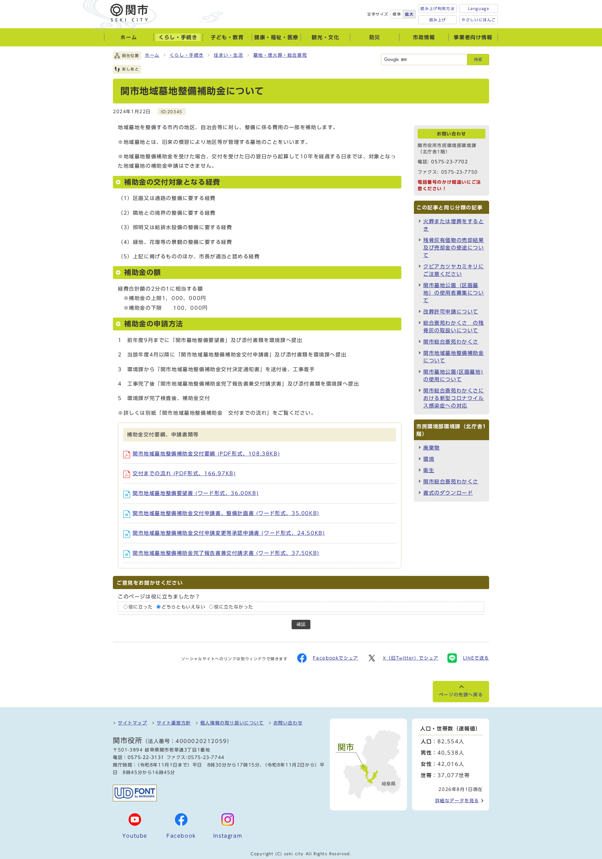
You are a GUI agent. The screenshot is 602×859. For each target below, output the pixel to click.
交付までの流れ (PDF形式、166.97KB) (184, 473)
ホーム (152, 55)
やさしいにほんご (479, 20)
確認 (301, 624)
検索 (478, 59)
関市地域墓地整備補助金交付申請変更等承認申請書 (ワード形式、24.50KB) (229, 532)
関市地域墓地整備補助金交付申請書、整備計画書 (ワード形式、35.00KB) (226, 513)
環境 (428, 458)
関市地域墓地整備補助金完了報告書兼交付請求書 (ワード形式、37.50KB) (226, 553)
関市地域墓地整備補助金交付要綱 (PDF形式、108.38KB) (206, 453)
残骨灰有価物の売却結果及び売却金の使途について (453, 248)
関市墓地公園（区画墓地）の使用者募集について (453, 293)
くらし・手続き (187, 55)
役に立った (141, 607)
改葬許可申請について (450, 311)
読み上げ (437, 20)
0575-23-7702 (449, 162)
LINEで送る (476, 658)
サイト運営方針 (174, 723)
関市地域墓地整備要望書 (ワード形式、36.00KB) (196, 493)
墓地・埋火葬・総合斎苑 (280, 55)
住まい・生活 (228, 55)
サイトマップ (132, 723)
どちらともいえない (183, 607)
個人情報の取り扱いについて (232, 723)
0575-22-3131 (146, 757)
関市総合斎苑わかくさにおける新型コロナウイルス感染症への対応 (453, 398)
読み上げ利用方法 (437, 8)
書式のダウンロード (448, 492)
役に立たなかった (233, 607)
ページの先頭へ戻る (461, 695)
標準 (397, 14)
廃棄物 (431, 447)
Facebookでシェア (335, 658)
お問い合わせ (288, 723)
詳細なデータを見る (457, 800)
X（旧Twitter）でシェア (411, 658)
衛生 (428, 470)
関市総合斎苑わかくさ (450, 341)
